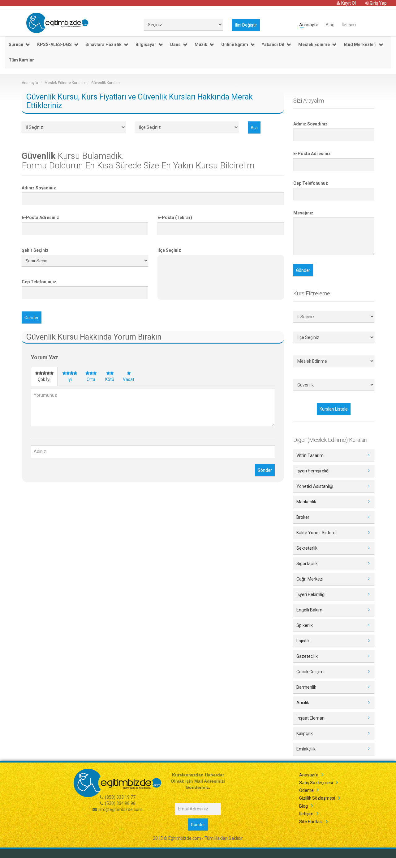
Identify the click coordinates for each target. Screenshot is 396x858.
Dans (175, 44)
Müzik (201, 44)
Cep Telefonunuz (39, 281)
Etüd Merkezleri (360, 44)
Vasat (128, 379)
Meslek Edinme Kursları (65, 83)
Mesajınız (303, 212)
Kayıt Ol (348, 3)
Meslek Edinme (314, 44)
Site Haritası (311, 821)
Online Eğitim (234, 44)
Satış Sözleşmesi (316, 782)
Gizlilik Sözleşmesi (317, 798)
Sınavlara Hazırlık (103, 44)
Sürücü (16, 44)
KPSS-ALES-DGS (54, 44)
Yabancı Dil (273, 44)
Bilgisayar (146, 44)
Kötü (109, 379)
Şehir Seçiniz (35, 250)
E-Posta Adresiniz (40, 217)
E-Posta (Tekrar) (174, 217)
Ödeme (306, 790)
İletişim (349, 24)
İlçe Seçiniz (169, 250)
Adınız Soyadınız (39, 187)
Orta (91, 379)
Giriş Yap (378, 3)
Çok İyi (44, 379)
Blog (330, 24)
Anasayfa (308, 24)
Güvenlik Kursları (105, 83)
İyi (69, 379)
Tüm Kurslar (21, 59)
